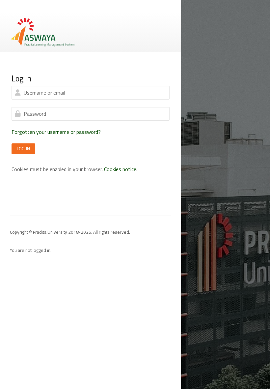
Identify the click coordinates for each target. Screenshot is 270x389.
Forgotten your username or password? (56, 132)
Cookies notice (120, 169)
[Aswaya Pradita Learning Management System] (43, 32)
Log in (23, 148)
